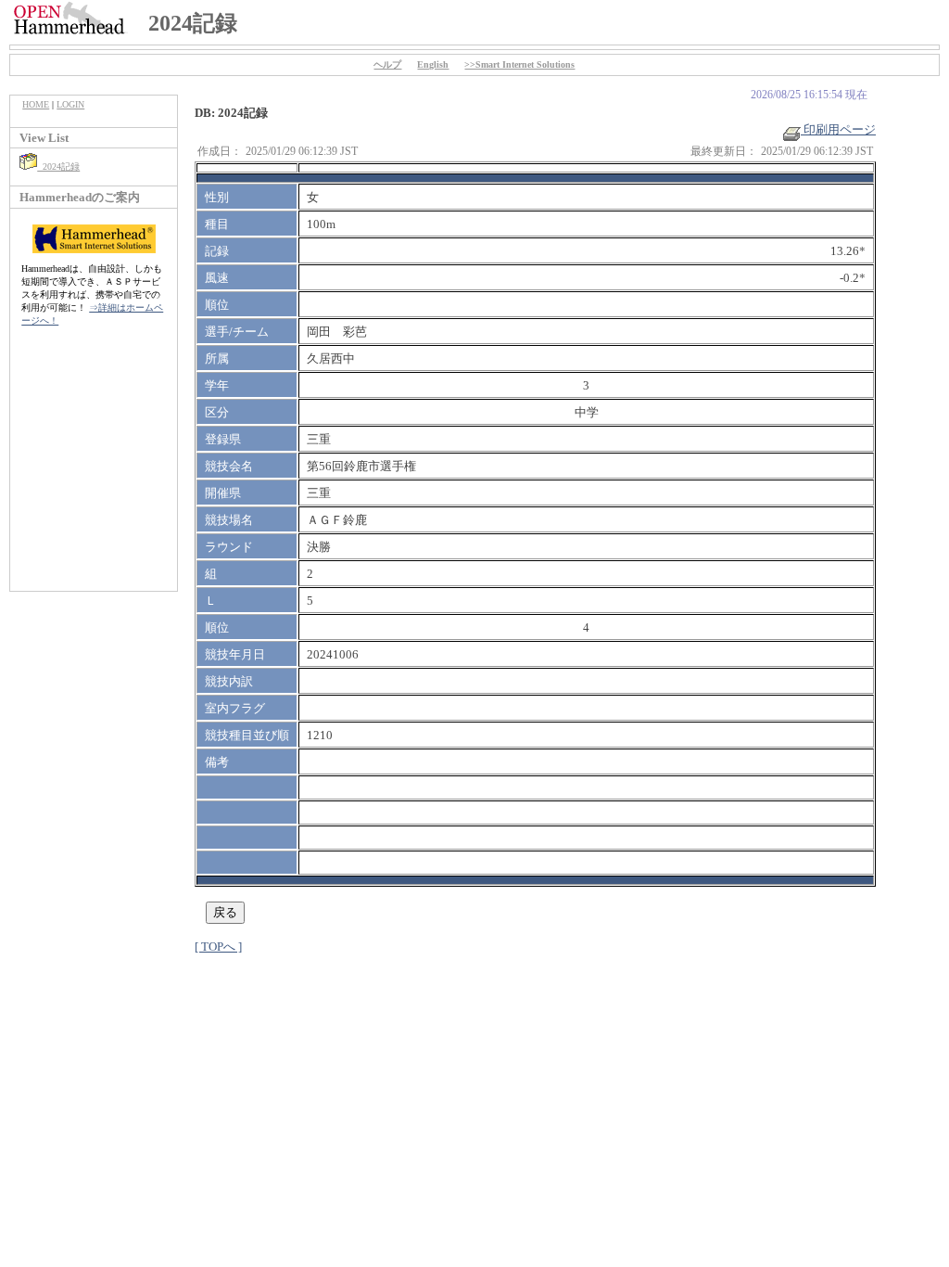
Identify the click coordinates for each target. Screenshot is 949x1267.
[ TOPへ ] (218, 946)
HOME (35, 104)
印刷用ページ (838, 129)
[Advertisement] (93, 468)
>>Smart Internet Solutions (519, 64)
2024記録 (58, 166)
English (433, 64)
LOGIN (70, 104)
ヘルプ (387, 64)
